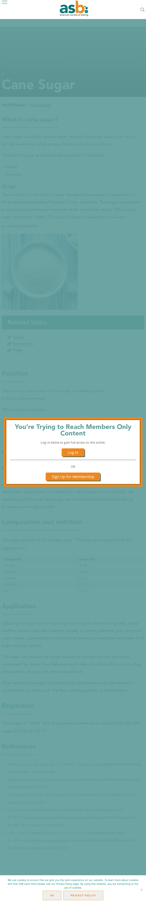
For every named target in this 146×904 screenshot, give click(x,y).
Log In (73, 452)
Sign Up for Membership (73, 476)
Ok (52, 895)
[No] (141, 890)
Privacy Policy (83, 895)
